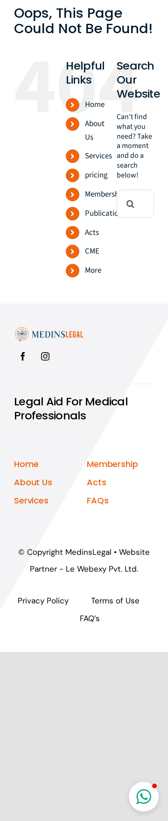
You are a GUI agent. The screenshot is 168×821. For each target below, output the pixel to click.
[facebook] (23, 356)
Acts (92, 232)
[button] (144, 797)
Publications (105, 213)
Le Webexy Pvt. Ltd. (102, 569)
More (93, 270)
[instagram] (45, 356)
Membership (105, 194)
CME (92, 251)
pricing (96, 175)
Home (95, 104)
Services (98, 156)
